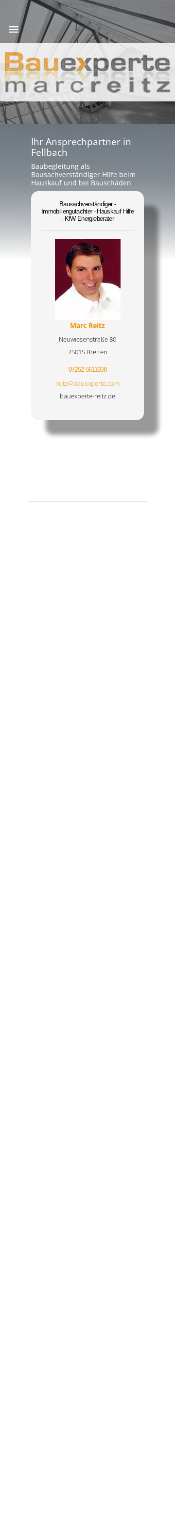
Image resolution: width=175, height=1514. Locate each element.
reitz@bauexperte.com (87, 383)
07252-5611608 (87, 369)
